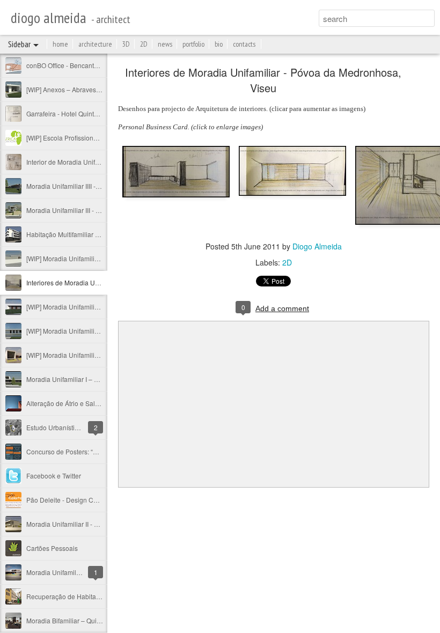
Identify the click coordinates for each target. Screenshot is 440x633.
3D (126, 44)
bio (219, 44)
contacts (244, 44)
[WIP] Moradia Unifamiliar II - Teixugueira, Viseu (95, 330)
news (165, 44)
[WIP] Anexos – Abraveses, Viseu (74, 89)
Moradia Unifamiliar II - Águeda (71, 523)
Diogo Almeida (317, 246)
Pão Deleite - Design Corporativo (74, 499)
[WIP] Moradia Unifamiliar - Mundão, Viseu (88, 258)
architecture (95, 44)
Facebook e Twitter (53, 475)
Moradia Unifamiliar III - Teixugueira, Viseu (88, 210)
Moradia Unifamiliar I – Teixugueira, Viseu (87, 379)
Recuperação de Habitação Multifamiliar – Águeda (100, 596)
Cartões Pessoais (52, 548)
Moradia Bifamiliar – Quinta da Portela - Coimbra (97, 620)
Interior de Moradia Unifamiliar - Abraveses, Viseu (98, 161)
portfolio (193, 44)
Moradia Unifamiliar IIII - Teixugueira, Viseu (88, 185)
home (60, 44)
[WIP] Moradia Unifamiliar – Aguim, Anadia (88, 354)
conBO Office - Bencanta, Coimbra (76, 65)
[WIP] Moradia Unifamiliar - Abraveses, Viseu (91, 306)
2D (144, 44)
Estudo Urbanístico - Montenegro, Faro (82, 427)
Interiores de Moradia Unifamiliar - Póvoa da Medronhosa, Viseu (263, 79)
